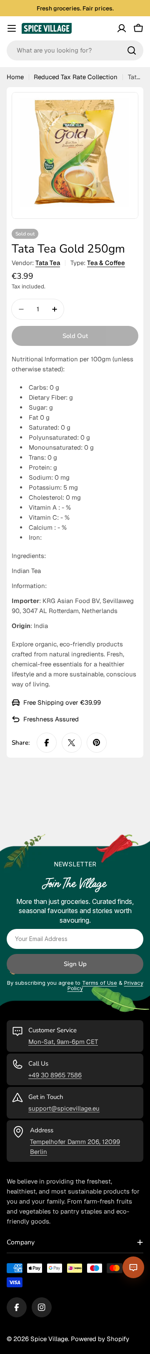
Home (15, 77)
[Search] (132, 50)
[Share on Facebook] (47, 743)
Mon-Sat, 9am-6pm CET (63, 1042)
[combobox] (75, 50)
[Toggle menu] (12, 28)
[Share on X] (72, 743)
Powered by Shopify (100, 1339)
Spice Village (49, 1339)
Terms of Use (99, 982)
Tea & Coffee (106, 263)
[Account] (122, 28)
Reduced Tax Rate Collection (76, 77)
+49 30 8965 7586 (55, 1075)
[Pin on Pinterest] (97, 743)
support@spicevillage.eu (64, 1108)
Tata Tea (47, 263)
